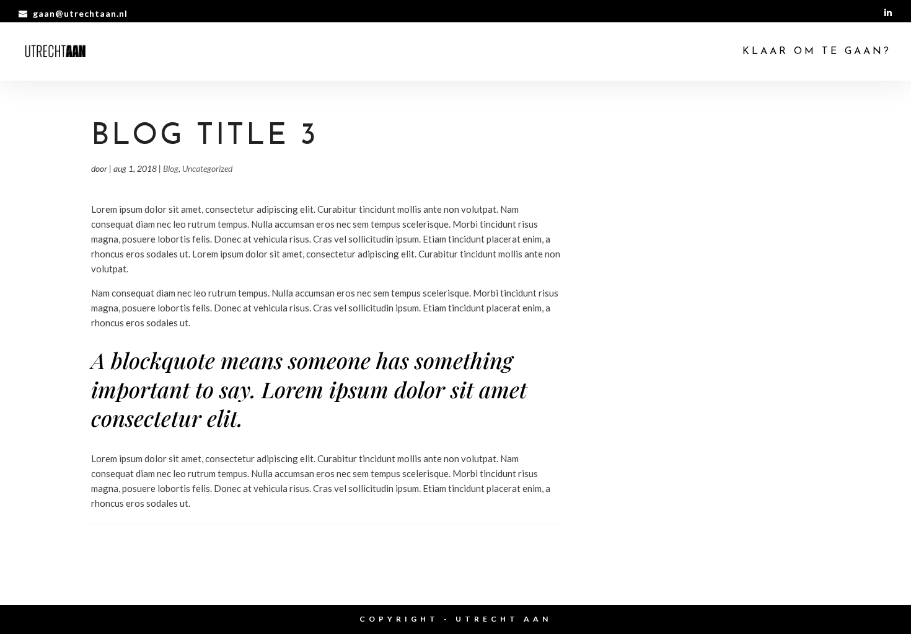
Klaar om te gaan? (816, 51)
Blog (170, 168)
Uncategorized (207, 168)
